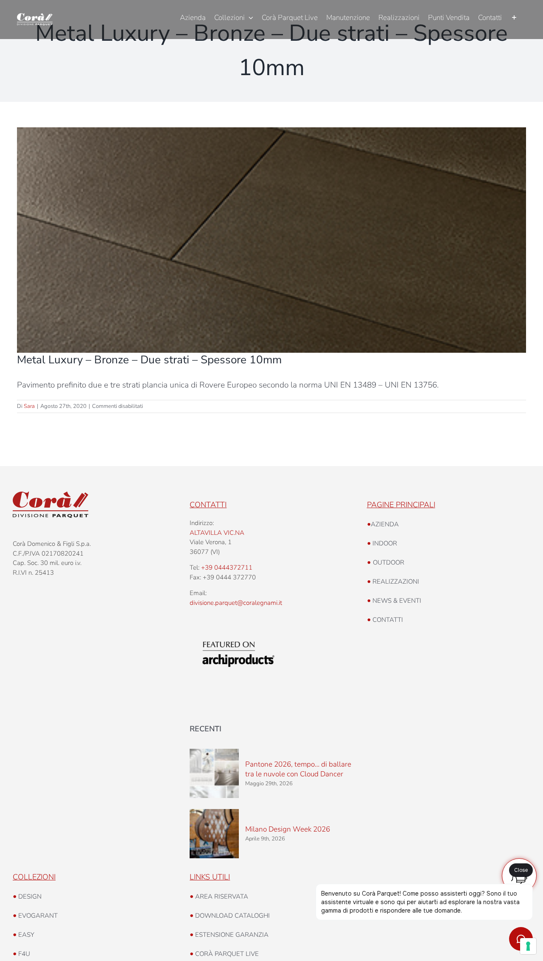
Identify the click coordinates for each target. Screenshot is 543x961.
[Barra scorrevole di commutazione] (514, 18)
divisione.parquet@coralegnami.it (236, 603)
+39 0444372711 (226, 567)
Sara (29, 406)
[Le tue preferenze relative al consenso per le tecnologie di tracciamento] (528, 946)
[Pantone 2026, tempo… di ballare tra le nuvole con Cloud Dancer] (214, 773)
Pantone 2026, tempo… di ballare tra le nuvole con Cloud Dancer (298, 769)
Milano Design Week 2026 (287, 829)
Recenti (205, 729)
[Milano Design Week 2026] (214, 833)
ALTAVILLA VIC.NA (217, 532)
